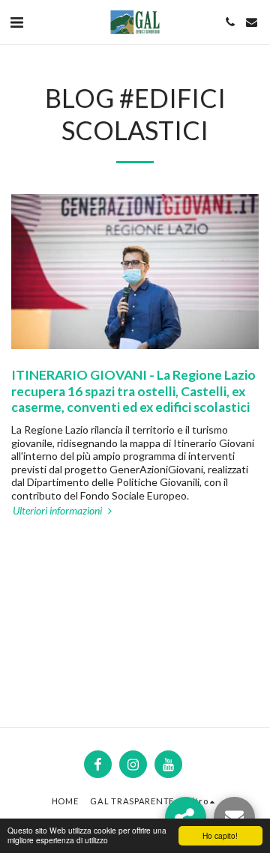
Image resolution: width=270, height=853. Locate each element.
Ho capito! (220, 835)
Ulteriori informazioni (58, 510)
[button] (16, 21)
